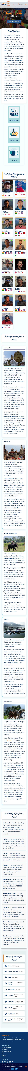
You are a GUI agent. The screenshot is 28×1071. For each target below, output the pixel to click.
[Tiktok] (7, 1062)
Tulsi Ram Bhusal (7, 251)
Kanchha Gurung (7, 288)
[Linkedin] (10, 1062)
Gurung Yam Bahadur (19, 307)
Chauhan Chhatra (18, 288)
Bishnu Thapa (19, 271)
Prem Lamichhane (19, 230)
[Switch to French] (13, 4)
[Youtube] (12, 1062)
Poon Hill (8, 740)
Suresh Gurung (6, 325)
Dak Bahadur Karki (6, 193)
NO (16, 1068)
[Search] (26, 4)
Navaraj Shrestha (5, 230)
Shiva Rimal (5, 271)
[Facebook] (2, 1062)
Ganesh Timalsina (5, 307)
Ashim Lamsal (19, 251)
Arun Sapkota (19, 192)
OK (12, 1068)
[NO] (25, 1066)
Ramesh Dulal (19, 211)
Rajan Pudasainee (5, 211)
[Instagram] (5, 1062)
